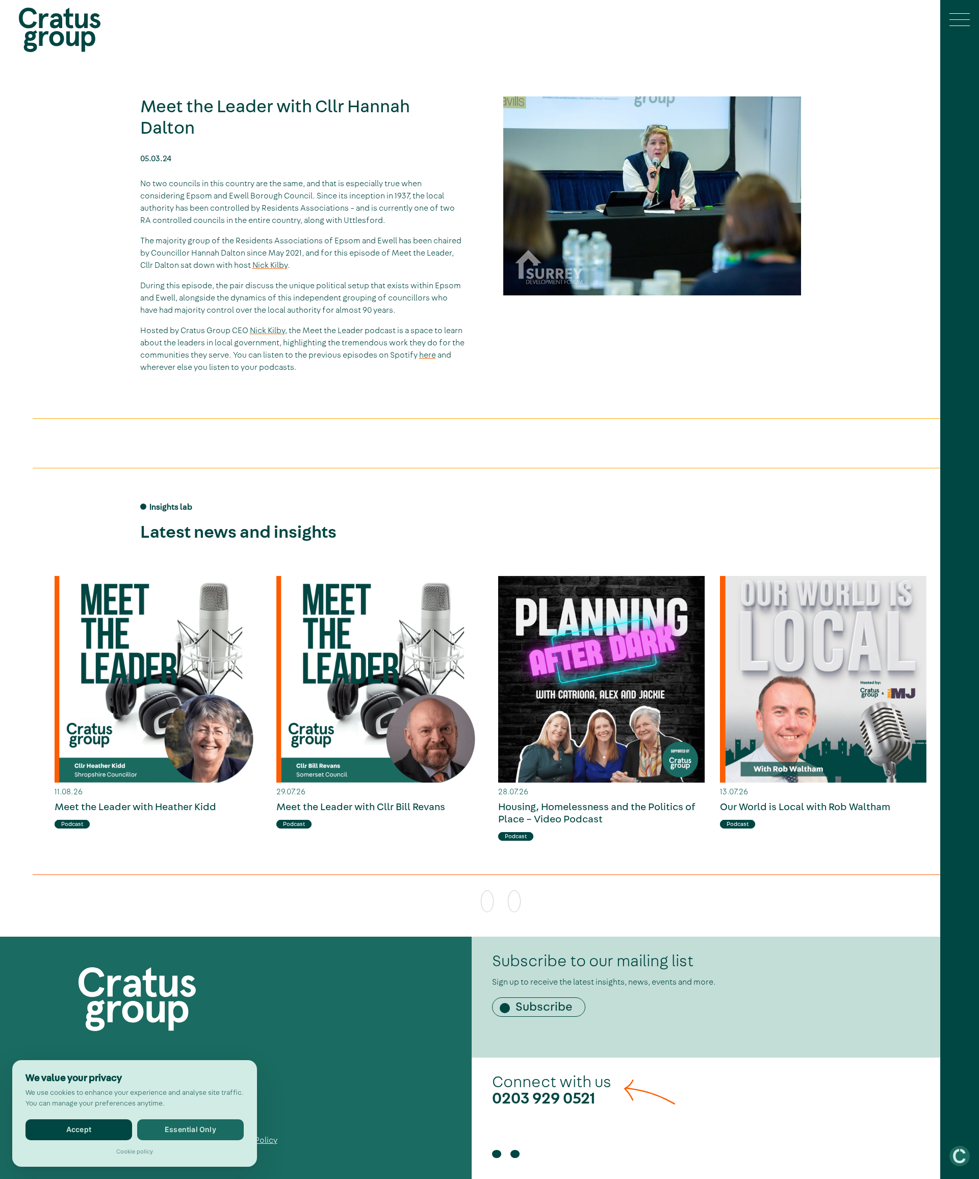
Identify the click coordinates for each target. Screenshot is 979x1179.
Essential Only (190, 1129)
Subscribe (544, 1007)
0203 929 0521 (544, 1098)
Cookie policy (134, 1151)
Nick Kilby (270, 265)
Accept (78, 1129)
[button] (959, 21)
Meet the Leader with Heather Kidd (135, 807)
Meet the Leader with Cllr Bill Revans (360, 807)
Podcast (72, 824)
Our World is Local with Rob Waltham (805, 807)
